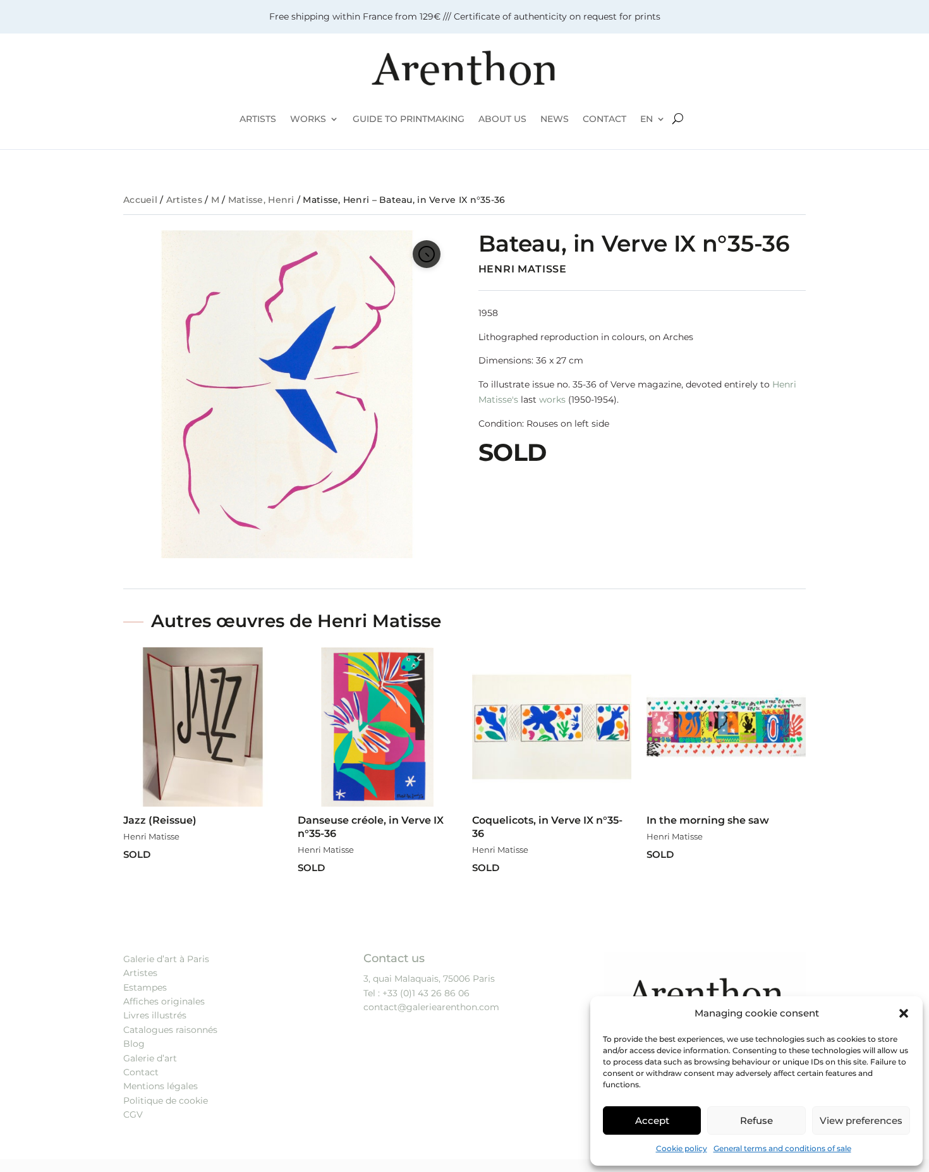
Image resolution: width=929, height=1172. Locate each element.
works (552, 399)
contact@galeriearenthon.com (431, 1007)
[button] (903, 1013)
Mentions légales (160, 1086)
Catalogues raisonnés (170, 1029)
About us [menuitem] (502, 119)
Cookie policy (681, 1148)
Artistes (184, 200)
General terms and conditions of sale (782, 1148)
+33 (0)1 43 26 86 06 (426, 993)
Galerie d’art (150, 1058)
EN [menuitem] (646, 119)
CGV (133, 1114)
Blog (134, 1043)
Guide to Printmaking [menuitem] (408, 119)
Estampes (145, 987)
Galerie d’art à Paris (166, 959)
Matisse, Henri (261, 200)
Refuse (756, 1120)
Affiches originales (164, 1001)
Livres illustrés (154, 1015)
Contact (141, 1072)
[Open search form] (677, 119)
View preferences (861, 1120)
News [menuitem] (554, 119)
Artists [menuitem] (258, 119)
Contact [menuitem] (604, 119)
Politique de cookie (165, 1100)
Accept (652, 1120)
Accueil (140, 200)
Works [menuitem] (308, 119)
